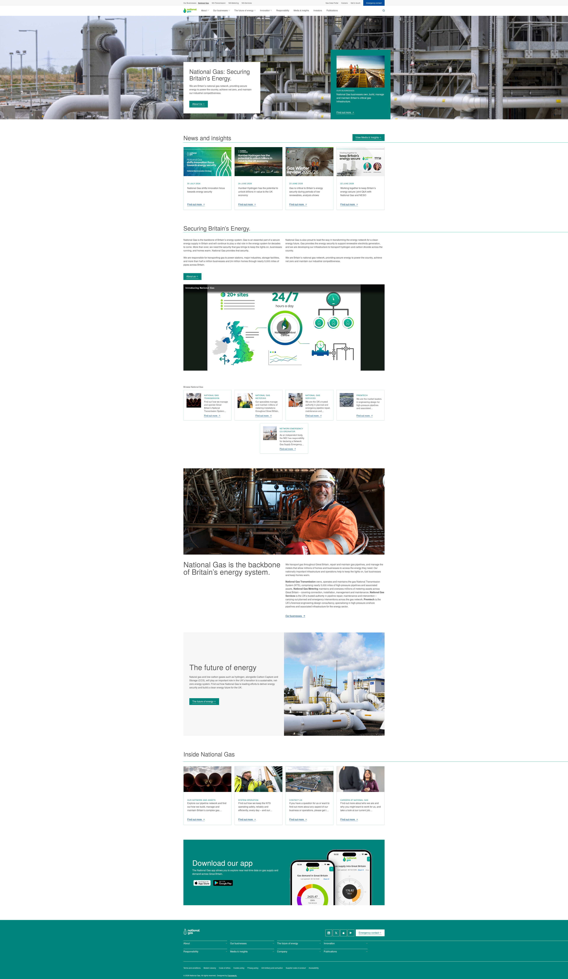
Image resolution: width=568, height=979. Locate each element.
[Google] (351, 933)
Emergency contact (374, 3)
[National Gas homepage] (192, 10)
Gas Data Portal (332, 3)
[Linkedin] (328, 933)
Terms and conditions (192, 968)
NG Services (247, 3)
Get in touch (355, 3)
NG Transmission (219, 3)
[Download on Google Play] (223, 883)
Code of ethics (224, 968)
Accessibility (314, 968)
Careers (344, 3)
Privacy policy (252, 968)
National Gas (203, 3)
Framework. (232, 975)
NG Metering (234, 3)
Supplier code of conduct (296, 968)
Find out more (344, 112)
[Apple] (343, 933)
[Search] (384, 10)
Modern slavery (210, 968)
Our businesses (293, 616)
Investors (317, 10)
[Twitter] (336, 933)
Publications (332, 10)
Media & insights (301, 10)
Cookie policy (238, 968)
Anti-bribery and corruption (272, 968)
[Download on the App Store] (202, 883)
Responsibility (282, 10)
